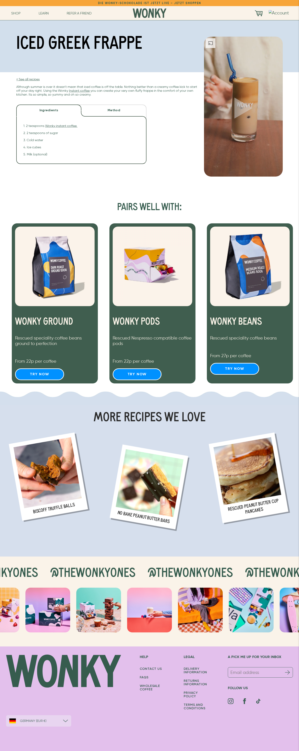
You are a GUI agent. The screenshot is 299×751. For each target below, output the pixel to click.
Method (114, 110)
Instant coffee (79, 91)
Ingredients (48, 110)
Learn (44, 13)
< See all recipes (28, 79)
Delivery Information (195, 670)
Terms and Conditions (194, 706)
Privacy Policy (191, 694)
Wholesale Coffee (150, 687)
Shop (16, 13)
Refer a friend (79, 13)
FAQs (144, 677)
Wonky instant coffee (61, 126)
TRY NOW (39, 374)
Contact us (151, 669)
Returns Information (195, 682)
